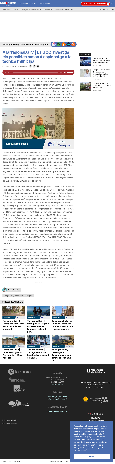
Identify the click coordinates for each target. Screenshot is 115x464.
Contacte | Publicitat (56, 461)
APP (66, 461)
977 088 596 (59, 382)
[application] (38, 72)
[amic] (19, 380)
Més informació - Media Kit (57, 399)
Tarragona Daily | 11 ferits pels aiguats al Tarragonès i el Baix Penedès (12, 353)
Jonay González (10, 66)
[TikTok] (107, 9)
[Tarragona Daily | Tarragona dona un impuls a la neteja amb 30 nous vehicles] (38, 341)
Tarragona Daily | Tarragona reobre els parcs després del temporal (13, 325)
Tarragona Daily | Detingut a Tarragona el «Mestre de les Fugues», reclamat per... (38, 326)
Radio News (48, 9)
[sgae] (19, 388)
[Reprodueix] (5, 72)
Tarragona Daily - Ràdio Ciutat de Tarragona (25, 44)
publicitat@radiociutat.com (57, 397)
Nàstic (16, 9)
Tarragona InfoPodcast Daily (31, 9)
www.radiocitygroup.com (95, 387)
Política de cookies (9, 423)
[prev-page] (71, 304)
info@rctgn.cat (57, 384)
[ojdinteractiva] (19, 404)
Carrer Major (6, 9)
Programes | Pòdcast (28, 4)
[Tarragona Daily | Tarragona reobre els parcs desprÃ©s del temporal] (13, 312)
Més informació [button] (80, 450)
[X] (110, 9)
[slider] (70, 72)
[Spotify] (104, 9)
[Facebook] (98, 9)
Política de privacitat (9, 420)
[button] (112, 4)
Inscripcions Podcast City (64, 9)
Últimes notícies (44, 4)
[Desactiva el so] (65, 72)
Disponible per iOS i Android (57, 411)
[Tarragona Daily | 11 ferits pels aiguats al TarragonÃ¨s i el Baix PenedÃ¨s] (13, 341)
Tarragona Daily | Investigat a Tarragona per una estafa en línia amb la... (61, 355)
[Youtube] (113, 9)
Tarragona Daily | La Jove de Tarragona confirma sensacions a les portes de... (62, 325)
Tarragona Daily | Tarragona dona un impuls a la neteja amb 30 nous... (38, 353)
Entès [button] (91, 456)
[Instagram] (101, 9)
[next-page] (73, 304)
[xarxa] (19, 372)
